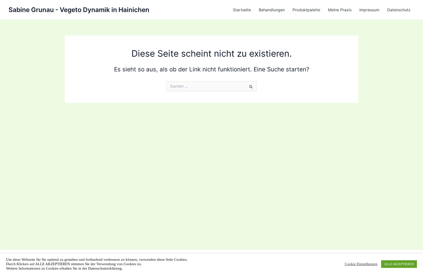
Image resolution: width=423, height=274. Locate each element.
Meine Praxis (340, 9)
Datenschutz (399, 9)
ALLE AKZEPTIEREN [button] (399, 264)
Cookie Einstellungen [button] (361, 264)
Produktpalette (306, 9)
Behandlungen (272, 9)
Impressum (369, 9)
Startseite (242, 9)
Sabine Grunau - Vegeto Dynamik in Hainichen (79, 9)
